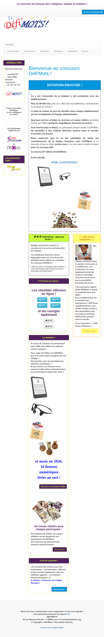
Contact (85, 51)
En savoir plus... (90, 331)
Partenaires (73, 51)
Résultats (44, 51)
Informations (29, 51)
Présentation (12, 51)
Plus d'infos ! (59, 549)
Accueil (9, 44)
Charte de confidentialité (52, 627)
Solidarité (58, 51)
